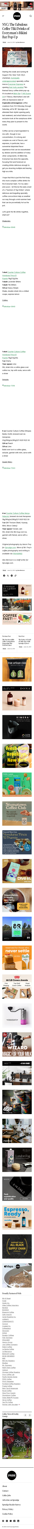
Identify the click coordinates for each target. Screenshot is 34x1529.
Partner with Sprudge (10, 1404)
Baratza (5, 1308)
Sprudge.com (10, 547)
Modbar (5, 1363)
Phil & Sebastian (8, 1381)
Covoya (5, 1324)
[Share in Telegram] (12, 576)
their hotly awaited (16, 87)
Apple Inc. (6, 1303)
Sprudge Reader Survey (11, 1504)
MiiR (3, 1358)
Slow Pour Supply (8, 1393)
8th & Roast (6, 1298)
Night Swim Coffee (9, 1368)
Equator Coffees (8, 1335)
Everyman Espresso (15, 84)
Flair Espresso (7, 1338)
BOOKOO (5, 1310)
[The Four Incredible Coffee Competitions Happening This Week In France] (9, 642)
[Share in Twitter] (8, 576)
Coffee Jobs (6, 1495)
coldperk (5, 1319)
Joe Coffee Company (10, 1345)
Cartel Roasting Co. (9, 1317)
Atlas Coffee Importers (10, 1305)
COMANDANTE (8, 1321)
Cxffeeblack (6, 1328)
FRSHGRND (17, 554)
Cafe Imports (7, 1315)
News (4, 42)
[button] (3, 16)
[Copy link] (15, 576)
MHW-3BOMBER (8, 1356)
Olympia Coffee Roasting (11, 1372)
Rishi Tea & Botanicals (10, 1388)
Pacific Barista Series (9, 1377)
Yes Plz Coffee (7, 1402)
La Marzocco (7, 1351)
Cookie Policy (7, 1514)
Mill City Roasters (8, 1361)
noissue (5, 1370)
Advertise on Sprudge (10, 1500)
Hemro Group (7, 1342)
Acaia (4, 1301)
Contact (5, 1491)
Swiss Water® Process (10, 1398)
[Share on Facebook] (4, 576)
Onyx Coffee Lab (8, 1375)
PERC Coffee (7, 1379)
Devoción (5, 1331)
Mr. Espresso (7, 1365)
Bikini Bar (17, 94)
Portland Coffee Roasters (11, 1384)
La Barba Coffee (8, 1349)
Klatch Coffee (7, 1347)
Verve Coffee (7, 1400)
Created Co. (6, 1326)
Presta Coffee (7, 1386)
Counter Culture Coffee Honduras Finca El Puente (14, 275)
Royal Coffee (7, 1391)
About (4, 1486)
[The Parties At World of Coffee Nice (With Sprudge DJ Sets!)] (24, 642)
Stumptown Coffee (9, 1395)
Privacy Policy (7, 1509)
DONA (4, 1333)
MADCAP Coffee (8, 1354)
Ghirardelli (6, 1340)
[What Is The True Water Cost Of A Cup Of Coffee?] (17, 1439)
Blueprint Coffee (8, 1312)
